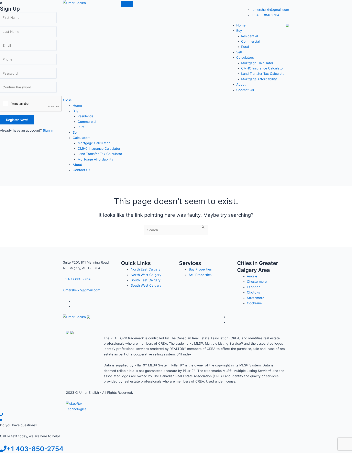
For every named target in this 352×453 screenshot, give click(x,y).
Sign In (48, 130)
